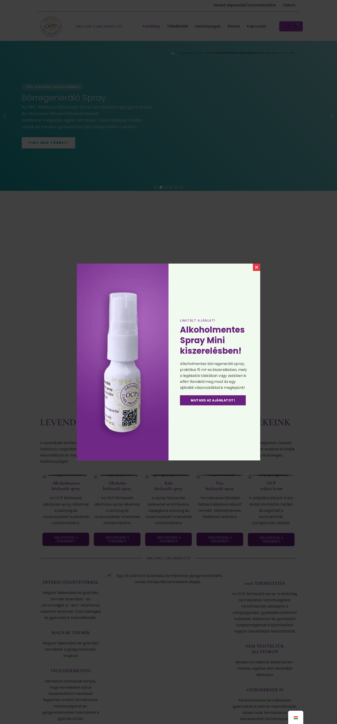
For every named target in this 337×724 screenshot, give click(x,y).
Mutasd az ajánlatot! (213, 400)
